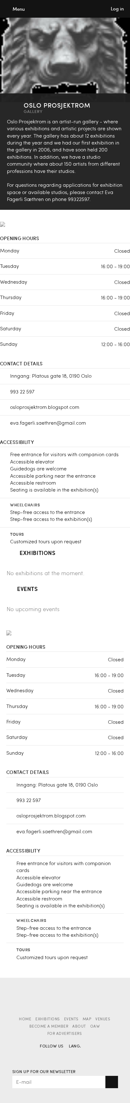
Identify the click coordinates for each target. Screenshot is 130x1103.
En (85, 1055)
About (79, 1027)
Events (71, 1019)
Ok (111, 1082)
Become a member (48, 1027)
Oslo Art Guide (65, 9)
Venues (102, 1019)
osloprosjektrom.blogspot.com (44, 407)
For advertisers (64, 1034)
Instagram (56, 1055)
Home (25, 1019)
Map (87, 1019)
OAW (95, 1027)
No (74, 1055)
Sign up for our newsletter (44, 1072)
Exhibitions (47, 1019)
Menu (19, 9)
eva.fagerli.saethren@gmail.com (48, 422)
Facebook (45, 1055)
